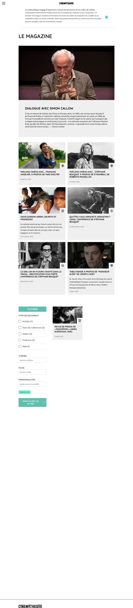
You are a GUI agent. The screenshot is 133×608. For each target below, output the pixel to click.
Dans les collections (33, 327)
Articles (27, 321)
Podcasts (28, 340)
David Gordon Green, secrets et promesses (38, 218)
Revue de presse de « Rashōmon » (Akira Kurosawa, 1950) (66, 329)
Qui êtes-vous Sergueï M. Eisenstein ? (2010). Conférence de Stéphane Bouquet (89, 219)
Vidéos (27, 333)
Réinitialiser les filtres (31, 402)
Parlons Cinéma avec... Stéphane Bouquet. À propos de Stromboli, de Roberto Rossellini (89, 174)
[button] (25, 392)
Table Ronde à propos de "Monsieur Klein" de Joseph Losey (89, 272)
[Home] (66, 3)
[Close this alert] (106, 17)
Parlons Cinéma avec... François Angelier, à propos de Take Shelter (40, 173)
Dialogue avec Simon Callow (49, 108)
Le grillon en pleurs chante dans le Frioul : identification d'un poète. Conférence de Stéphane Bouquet (41, 274)
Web (26, 346)
